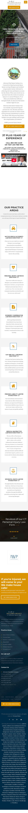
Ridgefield (23, 783)
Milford (4, 767)
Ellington (9, 751)
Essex (18, 751)
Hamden (6, 757)
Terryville (10, 794)
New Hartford (10, 771)
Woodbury (15, 808)
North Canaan (18, 775)
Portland (22, 781)
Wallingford (11, 798)
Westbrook (12, 802)
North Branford (11, 775)
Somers (24, 788)
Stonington (17, 792)
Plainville (23, 779)
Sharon (4, 788)
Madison (22, 761)
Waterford (9, 800)
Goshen (19, 753)
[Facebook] (9, 725)
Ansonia (4, 731)
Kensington (6, 759)
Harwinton (17, 757)
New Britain (5, 769)
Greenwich (4, 755)
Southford (20, 790)
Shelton (8, 788)
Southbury (15, 790)
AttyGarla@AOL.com (10, 690)
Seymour (23, 786)
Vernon (23, 796)
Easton (5, 751)
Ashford (9, 731)
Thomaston (17, 794)
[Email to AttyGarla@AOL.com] (21, 725)
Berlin (8, 733)
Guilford (19, 755)
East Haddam (10, 747)
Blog (12, 704)
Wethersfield (5, 804)
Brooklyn (22, 737)
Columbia (5, 743)
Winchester (22, 804)
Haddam (24, 755)
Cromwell (21, 743)
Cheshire (19, 739)
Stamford (11, 792)
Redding (18, 783)
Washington (22, 798)
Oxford (13, 779)
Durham (22, 745)
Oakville (17, 777)
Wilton (17, 804)
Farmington (6, 753)
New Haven (17, 771)
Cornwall (11, 743)
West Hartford (23, 800)
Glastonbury (13, 753)
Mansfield (11, 763)
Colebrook (16, 741)
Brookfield (17, 737)
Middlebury (10, 765)
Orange (9, 779)
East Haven (10, 749)
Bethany (12, 733)
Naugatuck (23, 767)
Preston (4, 783)
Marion (16, 763)
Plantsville (6, 781)
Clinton (5, 741)
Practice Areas (9, 702)
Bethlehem (21, 733)
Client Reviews (5, 704)
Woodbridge (22, 806)
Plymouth (12, 781)
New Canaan (12, 769)
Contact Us (18, 704)
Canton (14, 739)
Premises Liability (7, 649)
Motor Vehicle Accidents (9, 640)
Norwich (12, 777)
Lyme (18, 761)
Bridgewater (6, 737)
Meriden (4, 765)
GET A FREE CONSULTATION (10, 602)
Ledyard (5, 761)
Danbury (3, 745)
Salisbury (18, 786)
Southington (5, 792)
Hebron (22, 757)
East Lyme (16, 749)
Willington (12, 804)
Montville (13, 767)
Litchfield (14, 761)
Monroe (8, 767)
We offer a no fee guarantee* (14, 147)
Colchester (10, 741)
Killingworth (16, 759)
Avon (12, 731)
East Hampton (18, 747)
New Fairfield (19, 769)
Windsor (4, 806)
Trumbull (11, 796)
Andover (24, 729)
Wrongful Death (7, 654)
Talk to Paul (14, 44)
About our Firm (19, 702)
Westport (22, 802)
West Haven (6, 802)
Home (2, 702)
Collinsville (22, 741)
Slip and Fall (6, 647)
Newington (18, 773)
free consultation (14, 7)
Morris (18, 767)
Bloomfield (6, 735)
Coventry (16, 743)
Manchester (5, 763)
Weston (17, 802)
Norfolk (4, 775)
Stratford (23, 792)
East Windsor (22, 749)
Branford (16, 735)
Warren (17, 798)
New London (4, 773)
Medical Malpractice (8, 652)
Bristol (12, 737)
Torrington (6, 796)
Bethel (16, 733)
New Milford (11, 773)
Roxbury (10, 786)
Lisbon (9, 761)
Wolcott (17, 806)
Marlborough (22, 763)
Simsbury (18, 788)
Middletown (23, 765)
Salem (14, 786)
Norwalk (7, 777)
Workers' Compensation (9, 645)
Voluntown (5, 798)
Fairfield (22, 751)
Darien (8, 745)
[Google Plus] (17, 725)
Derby (17, 745)
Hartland (11, 757)
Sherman (13, 788)
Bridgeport (22, 735)
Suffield (6, 794)
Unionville (17, 796)
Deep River (13, 745)
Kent (11, 759)
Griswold (10, 755)
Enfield (14, 751)
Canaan (10, 739)
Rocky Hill (4, 786)
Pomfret (17, 781)
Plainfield (18, 779)
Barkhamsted (18, 731)
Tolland (22, 794)
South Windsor (8, 790)
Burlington (5, 739)
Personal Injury (6, 642)
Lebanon (22, 759)
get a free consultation (15, 126)
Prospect (8, 783)
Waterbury (4, 800)
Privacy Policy (16, 721)
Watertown (16, 800)
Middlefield (16, 765)
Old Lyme (22, 777)
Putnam (13, 783)
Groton (15, 755)
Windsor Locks (10, 806)
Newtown (24, 773)
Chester (24, 739)
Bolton (11, 735)
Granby (23, 753)
